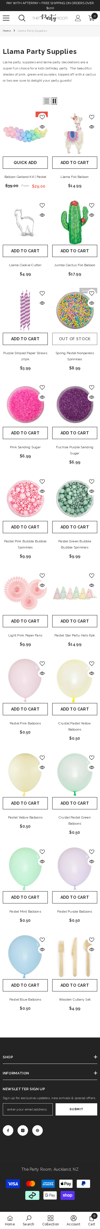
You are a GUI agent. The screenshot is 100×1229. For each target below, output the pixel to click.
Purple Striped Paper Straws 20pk (25, 356)
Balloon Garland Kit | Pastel (25, 177)
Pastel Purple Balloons (74, 911)
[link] (28, 1220)
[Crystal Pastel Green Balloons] (74, 774)
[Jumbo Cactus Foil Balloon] (74, 222)
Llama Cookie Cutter (25, 265)
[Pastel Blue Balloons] (25, 956)
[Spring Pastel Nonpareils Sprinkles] (74, 310)
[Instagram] (23, 1130)
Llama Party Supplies (32, 30)
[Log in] (78, 18)
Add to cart (75, 162)
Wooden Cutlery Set (75, 999)
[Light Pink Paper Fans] (25, 592)
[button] (46, 101)
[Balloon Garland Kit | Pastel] (25, 134)
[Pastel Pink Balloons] (25, 680)
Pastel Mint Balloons (25, 911)
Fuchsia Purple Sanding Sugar (74, 450)
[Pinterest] (37, 1130)
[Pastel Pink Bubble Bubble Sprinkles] (25, 498)
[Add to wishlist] (42, 117)
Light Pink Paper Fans (25, 635)
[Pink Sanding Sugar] (25, 404)
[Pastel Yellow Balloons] (25, 774)
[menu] (6, 18)
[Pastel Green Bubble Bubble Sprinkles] (74, 498)
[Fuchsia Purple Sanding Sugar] (74, 404)
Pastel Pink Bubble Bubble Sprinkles (25, 544)
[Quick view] (42, 127)
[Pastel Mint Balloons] (25, 868)
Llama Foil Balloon (75, 177)
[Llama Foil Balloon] (74, 134)
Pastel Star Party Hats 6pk (74, 635)
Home (7, 30)
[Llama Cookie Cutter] (25, 222)
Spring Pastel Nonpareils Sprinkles (75, 356)
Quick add (25, 162)
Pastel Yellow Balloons (25, 817)
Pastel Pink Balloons (25, 723)
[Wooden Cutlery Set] (74, 956)
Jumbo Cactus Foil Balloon (75, 265)
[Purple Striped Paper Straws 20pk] (25, 310)
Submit (76, 1109)
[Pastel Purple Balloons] (74, 868)
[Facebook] (8, 1130)
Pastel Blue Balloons (25, 999)
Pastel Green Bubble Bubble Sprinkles (74, 544)
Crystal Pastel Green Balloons (75, 820)
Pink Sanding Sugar (25, 447)
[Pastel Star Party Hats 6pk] (74, 592)
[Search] (22, 18)
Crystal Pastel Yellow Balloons (74, 726)
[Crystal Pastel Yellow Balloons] (74, 680)
